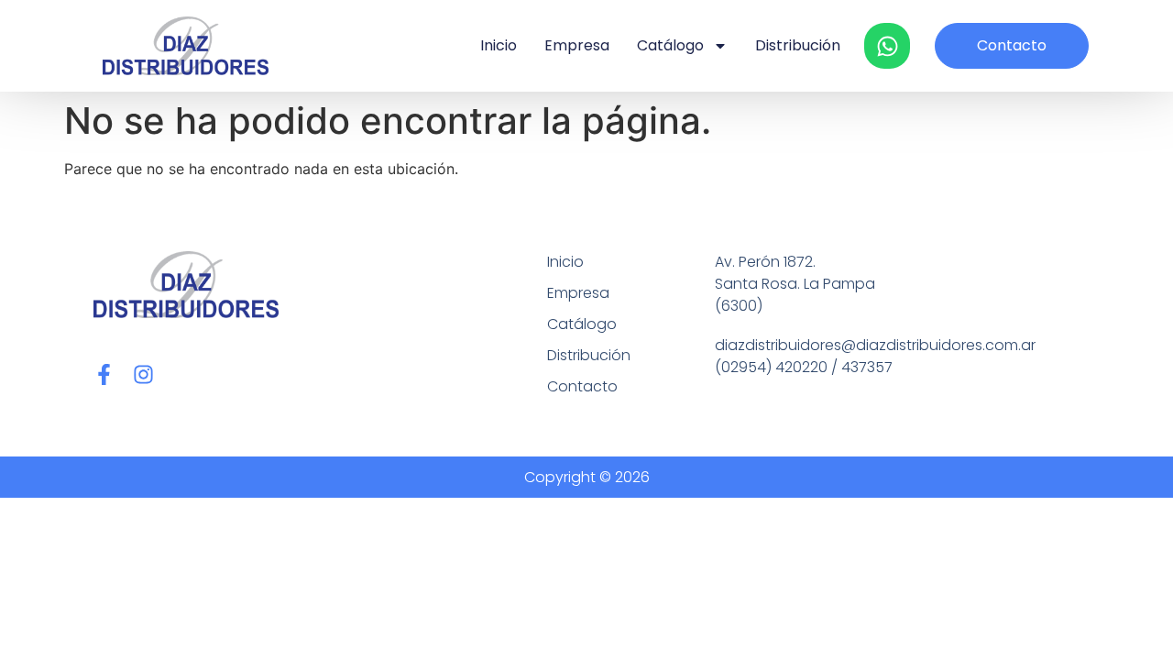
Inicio (498, 45)
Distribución (797, 45)
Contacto (582, 386)
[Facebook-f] (104, 374)
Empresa (576, 45)
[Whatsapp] (887, 46)
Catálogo (670, 45)
